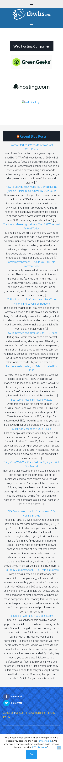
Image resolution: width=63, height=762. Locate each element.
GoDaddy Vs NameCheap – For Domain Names (32, 569)
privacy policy (45, 741)
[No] (59, 747)
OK (31, 754)
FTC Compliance (35, 712)
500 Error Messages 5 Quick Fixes (31, 428)
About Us (8, 712)
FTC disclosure (39, 747)
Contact (19, 712)
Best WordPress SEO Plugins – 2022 (31, 399)
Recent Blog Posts (33, 136)
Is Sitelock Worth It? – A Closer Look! (31, 615)
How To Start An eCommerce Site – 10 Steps (31, 332)
